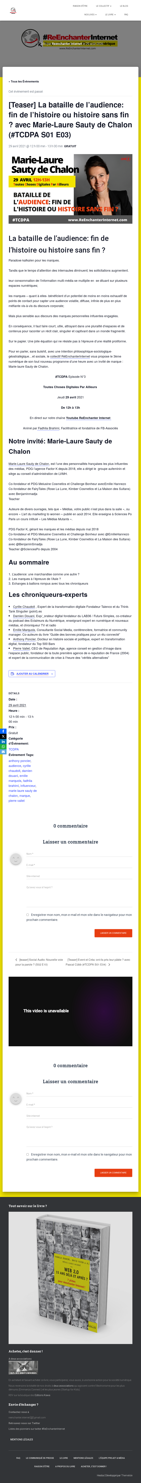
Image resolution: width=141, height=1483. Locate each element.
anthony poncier (19, 760)
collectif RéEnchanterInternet (70, 356)
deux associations (63, 1385)
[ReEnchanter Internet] (13, 10)
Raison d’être (80, 6)
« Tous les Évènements (24, 81)
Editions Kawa (42, 1395)
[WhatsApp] (3, 746)
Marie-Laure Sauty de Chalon (29, 463)
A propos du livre (65, 1466)
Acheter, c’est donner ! (94, 1466)
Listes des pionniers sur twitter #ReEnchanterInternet (37, 1429)
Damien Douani (23, 616)
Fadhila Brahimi (48, 428)
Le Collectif (103, 6)
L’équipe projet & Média (112, 1458)
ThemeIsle (126, 1475)
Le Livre (109, 14)
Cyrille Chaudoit (24, 606)
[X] (3, 736)
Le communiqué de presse (40, 1458)
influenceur (27, 785)
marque (24, 795)
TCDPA (14, 749)
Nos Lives (89, 14)
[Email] (3, 751)
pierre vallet (17, 800)
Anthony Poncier (24, 639)
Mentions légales (21, 1439)
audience (15, 765)
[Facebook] (3, 731)
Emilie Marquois (24, 629)
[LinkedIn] (3, 741)
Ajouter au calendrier (32, 673)
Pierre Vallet (21, 648)
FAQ (126, 14)
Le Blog (124, 6)
